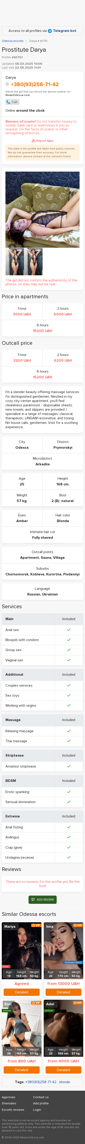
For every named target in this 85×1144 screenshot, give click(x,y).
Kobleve (37, 574)
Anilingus (12, 837)
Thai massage (16, 741)
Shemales (9, 1103)
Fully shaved (42, 537)
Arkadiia (43, 464)
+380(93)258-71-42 (35, 84)
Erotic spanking (17, 792)
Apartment (29, 557)
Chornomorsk (17, 574)
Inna (49, 926)
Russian (33, 594)
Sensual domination (20, 802)
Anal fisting (14, 827)
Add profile (41, 1103)
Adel (50, 1004)
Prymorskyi (62, 447)
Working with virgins (20, 705)
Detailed (21, 992)
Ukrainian (50, 594)
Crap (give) (13, 847)
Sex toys (12, 695)
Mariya (9, 926)
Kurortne (53, 574)
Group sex (13, 650)
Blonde (63, 521)
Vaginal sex (14, 660)
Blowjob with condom (22, 640)
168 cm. (62, 484)
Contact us (41, 1097)
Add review (45, 900)
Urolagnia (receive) (19, 857)
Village (59, 557)
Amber (22, 521)
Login (37, 1110)
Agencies (8, 1097)
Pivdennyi (71, 574)
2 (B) (55, 501)
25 (22, 484)
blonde (64, 1082)
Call (14, 102)
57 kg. (22, 501)
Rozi (8, 1004)
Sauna (46, 557)
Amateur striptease (20, 766)
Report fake (44, 141)
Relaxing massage (19, 731)
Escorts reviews (13, 1110)
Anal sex (12, 630)
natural (67, 501)
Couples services (18, 685)
